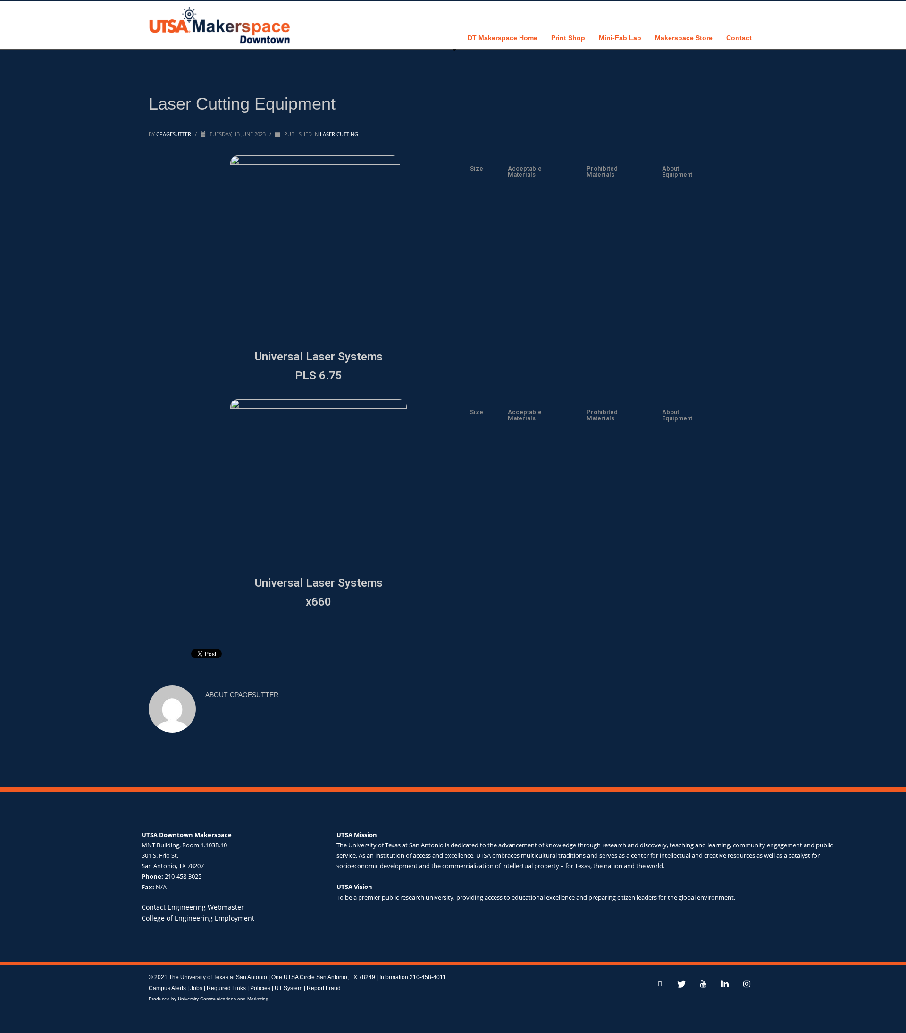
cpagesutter (174, 133)
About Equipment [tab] (677, 171)
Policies (260, 988)
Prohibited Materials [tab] (602, 171)
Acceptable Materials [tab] (525, 171)
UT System (288, 988)
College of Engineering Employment (198, 917)
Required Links (226, 988)
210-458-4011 (428, 977)
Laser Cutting (339, 133)
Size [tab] (476, 168)
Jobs (196, 988)
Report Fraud (324, 988)
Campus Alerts (167, 988)
